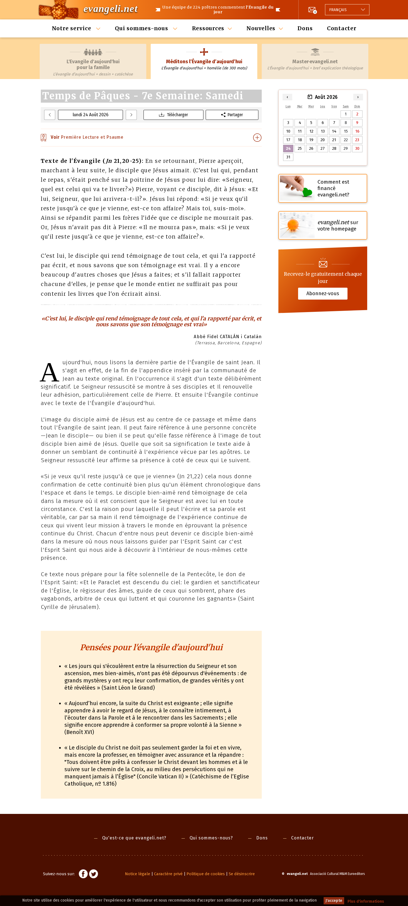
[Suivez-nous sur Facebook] (83, 874)
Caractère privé (168, 873)
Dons (305, 28)
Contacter (341, 28)
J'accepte (334, 900)
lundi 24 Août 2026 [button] (91, 115)
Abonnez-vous (322, 293)
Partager (235, 114)
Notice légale (137, 873)
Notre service (72, 28)
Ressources (208, 28)
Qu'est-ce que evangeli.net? (134, 838)
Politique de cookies (206, 873)
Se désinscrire (242, 873)
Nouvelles (260, 28)
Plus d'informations (365, 901)
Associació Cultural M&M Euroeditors (337, 874)
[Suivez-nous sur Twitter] (93, 874)
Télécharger (177, 114)
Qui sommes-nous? (211, 838)
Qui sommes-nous (142, 28)
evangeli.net (111, 8)
